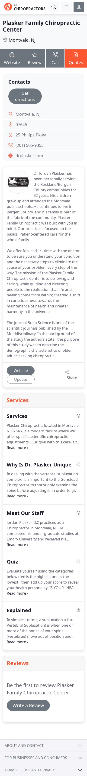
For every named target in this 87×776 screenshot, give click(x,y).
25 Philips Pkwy (31, 135)
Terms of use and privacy (30, 770)
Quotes (76, 62)
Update (20, 379)
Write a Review (28, 705)
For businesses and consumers (36, 757)
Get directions (25, 96)
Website (12, 62)
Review (35, 62)
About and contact (24, 745)
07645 (21, 124)
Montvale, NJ (22, 40)
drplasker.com (29, 155)
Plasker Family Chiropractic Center (41, 26)
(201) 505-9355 (30, 145)
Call (55, 62)
